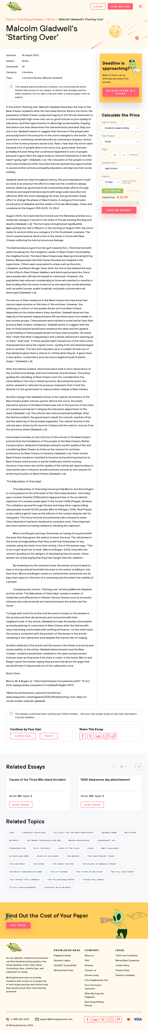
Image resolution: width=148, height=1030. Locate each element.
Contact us (90, 970)
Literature (27, 72)
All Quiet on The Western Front (74, 833)
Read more (20, 804)
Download (23, 736)
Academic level (109, 163)
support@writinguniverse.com (56, 1019)
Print (49, 736)
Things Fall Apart (93, 880)
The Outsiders (59, 872)
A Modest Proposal (34, 833)
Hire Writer (120, 6)
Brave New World (79, 840)
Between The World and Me (44, 840)
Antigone (130, 833)
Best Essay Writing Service (94, 1004)
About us (89, 955)
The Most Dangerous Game (25, 872)
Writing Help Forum (63, 970)
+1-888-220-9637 (19, 1019)
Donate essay (92, 975)
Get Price (18, 925)
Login (98, 6)
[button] (121, 766)
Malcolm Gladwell (52, 77)
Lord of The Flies (68, 848)
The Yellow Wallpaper (60, 880)
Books (25, 61)
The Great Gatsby (63, 864)
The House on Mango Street (99, 864)
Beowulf (14, 840)
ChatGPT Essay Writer (65, 965)
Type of (108, 136)
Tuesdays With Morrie (57, 887)
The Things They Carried (24, 880)
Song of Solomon (48, 856)
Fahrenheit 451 (107, 840)
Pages (105, 149)
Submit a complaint (125, 975)
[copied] (114, 736)
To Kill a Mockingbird (22, 887)
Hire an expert (119, 210)
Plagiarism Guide (62, 955)
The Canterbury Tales (100, 856)
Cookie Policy (122, 965)
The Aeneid (73, 856)
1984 (11, 833)
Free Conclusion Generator (93, 987)
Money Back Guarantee (127, 960)
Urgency (106, 176)
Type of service (109, 122)
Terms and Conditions (126, 955)
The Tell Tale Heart (122, 872)
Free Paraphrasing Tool (96, 980)
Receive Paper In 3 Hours (120, 92)
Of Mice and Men (19, 856)
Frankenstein (17, 848)
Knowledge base (67, 950)
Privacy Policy (122, 970)
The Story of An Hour (89, 872)
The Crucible (17, 864)
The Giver (39, 864)
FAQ (87, 960)
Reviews (89, 965)
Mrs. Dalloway (110, 848)
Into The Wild (42, 848)
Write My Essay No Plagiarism (94, 995)
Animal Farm (109, 833)
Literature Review (32, 77)
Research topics (62, 960)
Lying (90, 848)
